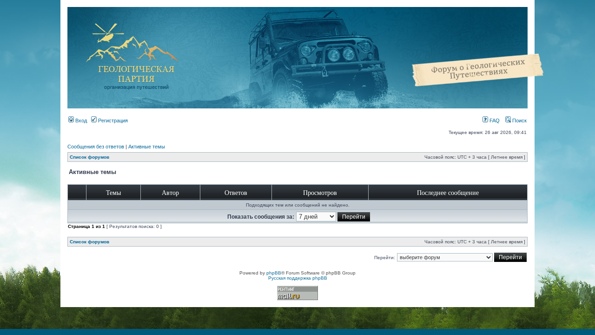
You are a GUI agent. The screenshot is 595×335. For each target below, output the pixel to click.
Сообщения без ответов (95, 146)
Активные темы (146, 146)
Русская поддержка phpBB (297, 278)
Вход (80, 120)
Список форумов (89, 157)
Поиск (519, 120)
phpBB (273, 272)
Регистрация (112, 120)
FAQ (494, 120)
